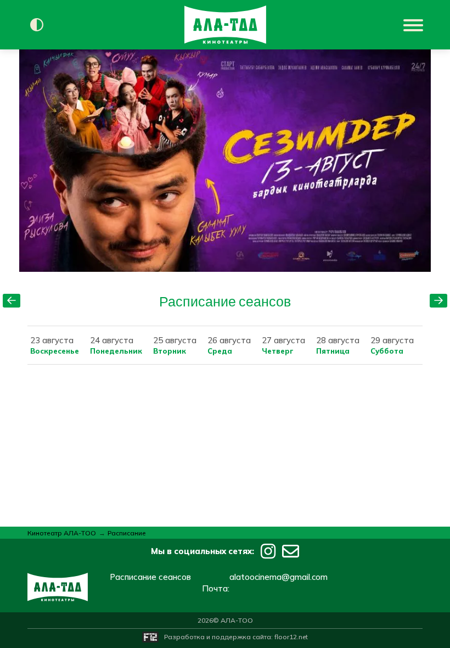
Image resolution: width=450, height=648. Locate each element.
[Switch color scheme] (36, 24)
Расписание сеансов (150, 577)
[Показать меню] (414, 24)
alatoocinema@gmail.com (278, 577)
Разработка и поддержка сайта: (236, 637)
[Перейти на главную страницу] (225, 24)
